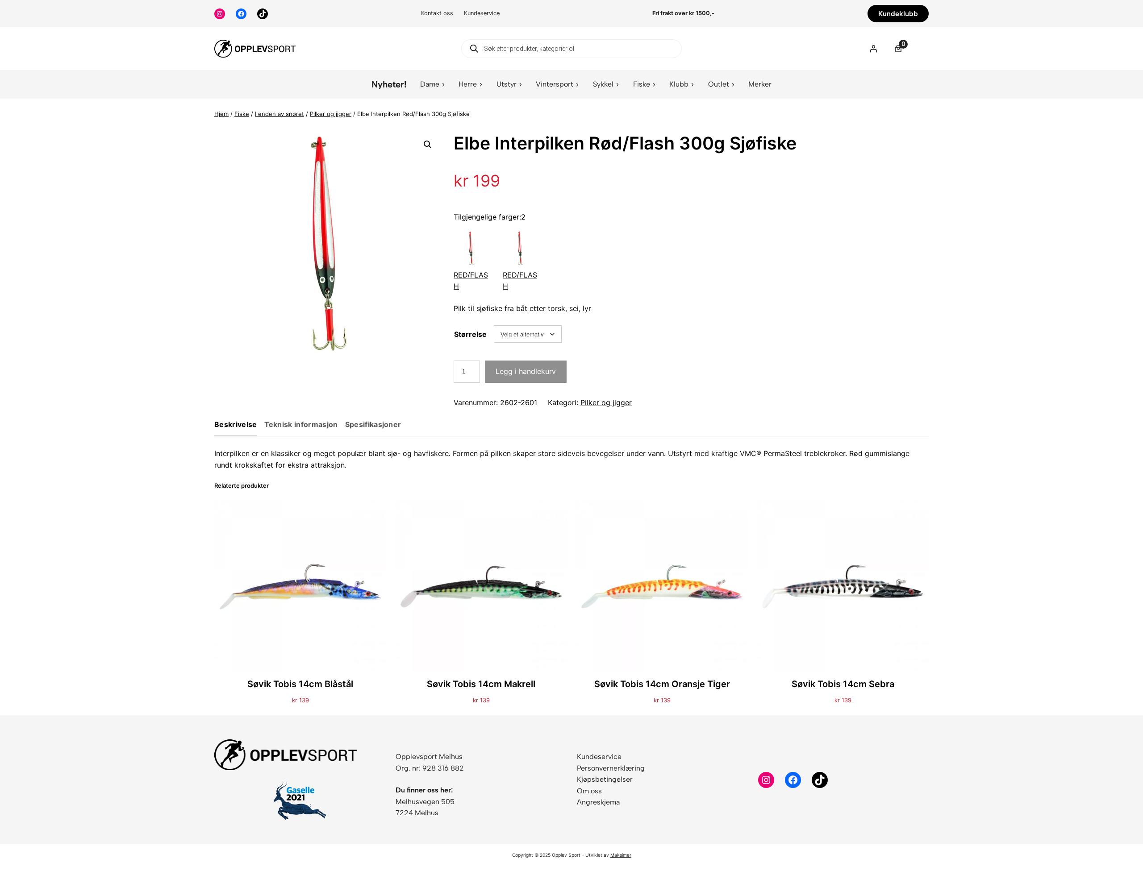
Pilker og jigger (330, 113)
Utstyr (506, 84)
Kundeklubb (898, 13)
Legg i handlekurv (526, 371)
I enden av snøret (279, 113)
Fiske (641, 84)
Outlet (718, 84)
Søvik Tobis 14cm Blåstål (300, 684)
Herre (468, 84)
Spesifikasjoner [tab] (373, 425)
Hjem (221, 113)
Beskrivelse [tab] (235, 425)
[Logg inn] (873, 49)
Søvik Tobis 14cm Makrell (481, 684)
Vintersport (554, 84)
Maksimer (620, 855)
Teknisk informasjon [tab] (301, 425)
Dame (429, 84)
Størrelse (470, 334)
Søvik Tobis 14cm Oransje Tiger (662, 684)
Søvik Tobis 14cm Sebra (843, 684)
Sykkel (603, 84)
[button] (428, 145)
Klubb (678, 84)
